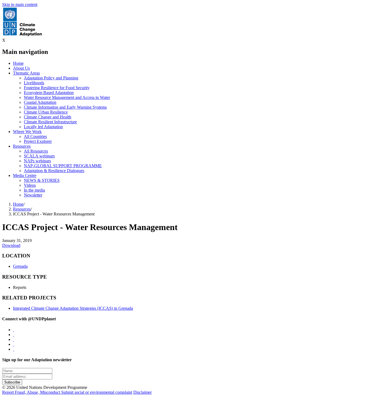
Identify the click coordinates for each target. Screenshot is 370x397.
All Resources (36, 151)
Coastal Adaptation (40, 102)
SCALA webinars (39, 156)
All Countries (35, 136)
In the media (34, 190)
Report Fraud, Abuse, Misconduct (31, 392)
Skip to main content (19, 4)
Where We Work (27, 131)
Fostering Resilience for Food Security (57, 87)
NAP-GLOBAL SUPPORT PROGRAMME (63, 165)
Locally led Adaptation (43, 126)
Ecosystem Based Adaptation (49, 92)
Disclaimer (142, 392)
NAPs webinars (37, 161)
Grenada (20, 266)
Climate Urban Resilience (46, 112)
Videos (30, 185)
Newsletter (33, 195)
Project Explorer (38, 141)
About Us (21, 68)
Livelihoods (34, 82)
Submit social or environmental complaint (96, 392)
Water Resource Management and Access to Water (67, 97)
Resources (22, 146)
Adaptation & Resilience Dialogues (54, 170)
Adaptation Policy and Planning (51, 78)
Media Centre (24, 175)
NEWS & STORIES (42, 180)
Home (18, 63)
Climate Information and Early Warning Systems (65, 107)
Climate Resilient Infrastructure (50, 122)
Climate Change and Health (47, 117)
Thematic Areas (26, 73)
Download (11, 245)
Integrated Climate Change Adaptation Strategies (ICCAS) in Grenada (73, 308)
